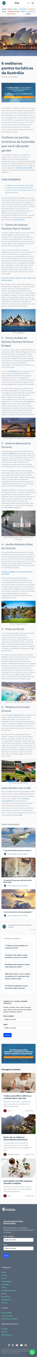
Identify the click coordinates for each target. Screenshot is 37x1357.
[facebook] (9, 1345)
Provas (3, 1278)
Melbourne (13, 453)
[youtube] (21, 1345)
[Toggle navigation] (32, 3)
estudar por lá (18, 220)
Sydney (13, 371)
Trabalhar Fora (6, 1300)
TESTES (4, 11)
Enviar (6, 1255)
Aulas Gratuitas (6, 1335)
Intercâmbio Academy (9, 1319)
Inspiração (5, 1284)
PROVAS (15, 9)
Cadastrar (7, 1035)
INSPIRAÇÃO (31, 9)
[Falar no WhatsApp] (32, 1352)
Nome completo (8, 1016)
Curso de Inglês (6, 1316)
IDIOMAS (9, 9)
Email (5, 1024)
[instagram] (13, 1345)
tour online (8, 507)
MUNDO (23, 11)
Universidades (6, 1281)
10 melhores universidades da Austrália (19, 185)
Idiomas (4, 1275)
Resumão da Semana (8, 1290)
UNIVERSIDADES (23, 9)
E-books (4, 1329)
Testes (3, 1287)
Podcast (4, 1332)
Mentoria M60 (6, 1313)
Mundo (3, 1293)
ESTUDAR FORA (31, 11)
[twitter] (17, 1345)
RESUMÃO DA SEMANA (14, 11)
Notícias (4, 1303)
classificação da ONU (24, 168)
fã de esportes (15, 715)
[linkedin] (26, 1345)
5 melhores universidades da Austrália (19, 188)
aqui (20, 815)
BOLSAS (4, 9)
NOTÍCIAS (28, 13)
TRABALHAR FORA (11, 13)
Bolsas (3, 1272)
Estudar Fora (5, 1297)
